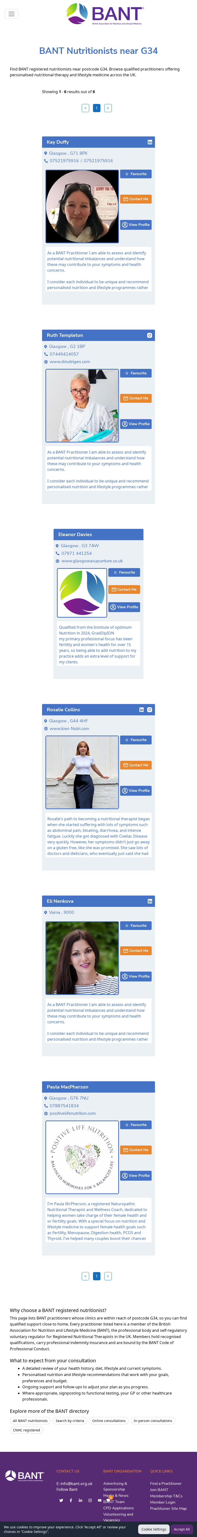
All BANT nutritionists (30, 1420)
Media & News (116, 1495)
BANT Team (114, 1502)
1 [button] (97, 108)
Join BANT (159, 1489)
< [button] (85, 108)
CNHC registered (26, 1430)
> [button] (108, 108)
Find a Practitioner (166, 1483)
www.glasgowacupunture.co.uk (92, 561)
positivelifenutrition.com (73, 1113)
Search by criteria (70, 1420)
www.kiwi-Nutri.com (69, 728)
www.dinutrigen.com (70, 362)
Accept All (182, 1529)
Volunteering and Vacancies (118, 1517)
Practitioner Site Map (168, 1508)
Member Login (162, 1502)
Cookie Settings (154, 1529)
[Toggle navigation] (11, 14)
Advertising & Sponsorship (115, 1486)
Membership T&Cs (166, 1496)
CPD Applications (118, 1508)
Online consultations (109, 1420)
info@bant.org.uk (76, 1483)
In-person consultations (153, 1420)
